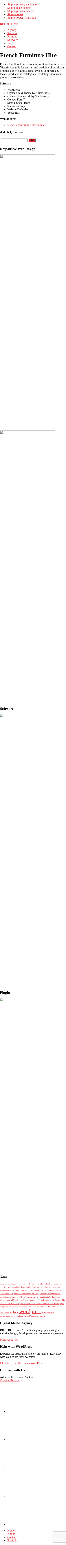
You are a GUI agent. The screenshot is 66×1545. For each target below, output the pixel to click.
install (41, 1300)
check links (20, 1287)
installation (49, 1300)
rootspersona (26, 1307)
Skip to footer (15, 14)
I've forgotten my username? (44, 1294)
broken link (40, 1284)
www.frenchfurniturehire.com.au (26, 125)
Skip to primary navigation (22, 4)
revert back (11, 1307)
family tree (19, 1290)
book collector (28, 1284)
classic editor (37, 1287)
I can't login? (44, 1297)
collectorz (47, 1287)
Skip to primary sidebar (20, 11)
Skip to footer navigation (21, 17)
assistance (12, 1284)
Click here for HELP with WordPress (21, 1363)
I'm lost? (50, 1290)
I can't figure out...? (29, 1297)
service (36, 1307)
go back (35, 1290)
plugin (3, 1307)
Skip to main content (19, 7)
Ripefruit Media (9, 23)
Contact (11, 1537)
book (18, 1284)
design (55, 1287)
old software (53, 1304)
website (14, 1312)
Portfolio (12, 1540)
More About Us (9, 1339)
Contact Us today (10, 1380)
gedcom (28, 1290)
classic (28, 1287)
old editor (43, 1304)
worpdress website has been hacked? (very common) (22, 1316)
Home (10, 1530)
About (11, 1533)
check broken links (53, 1284)
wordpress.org (48, 1312)
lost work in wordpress (14, 1304)
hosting (43, 1290)
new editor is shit (31, 1304)
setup (42, 1307)
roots (18, 1307)
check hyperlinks (7, 1287)
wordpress (30, 1311)
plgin (62, 1304)
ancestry (3, 1284)
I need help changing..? (29, 1300)
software (50, 1306)
